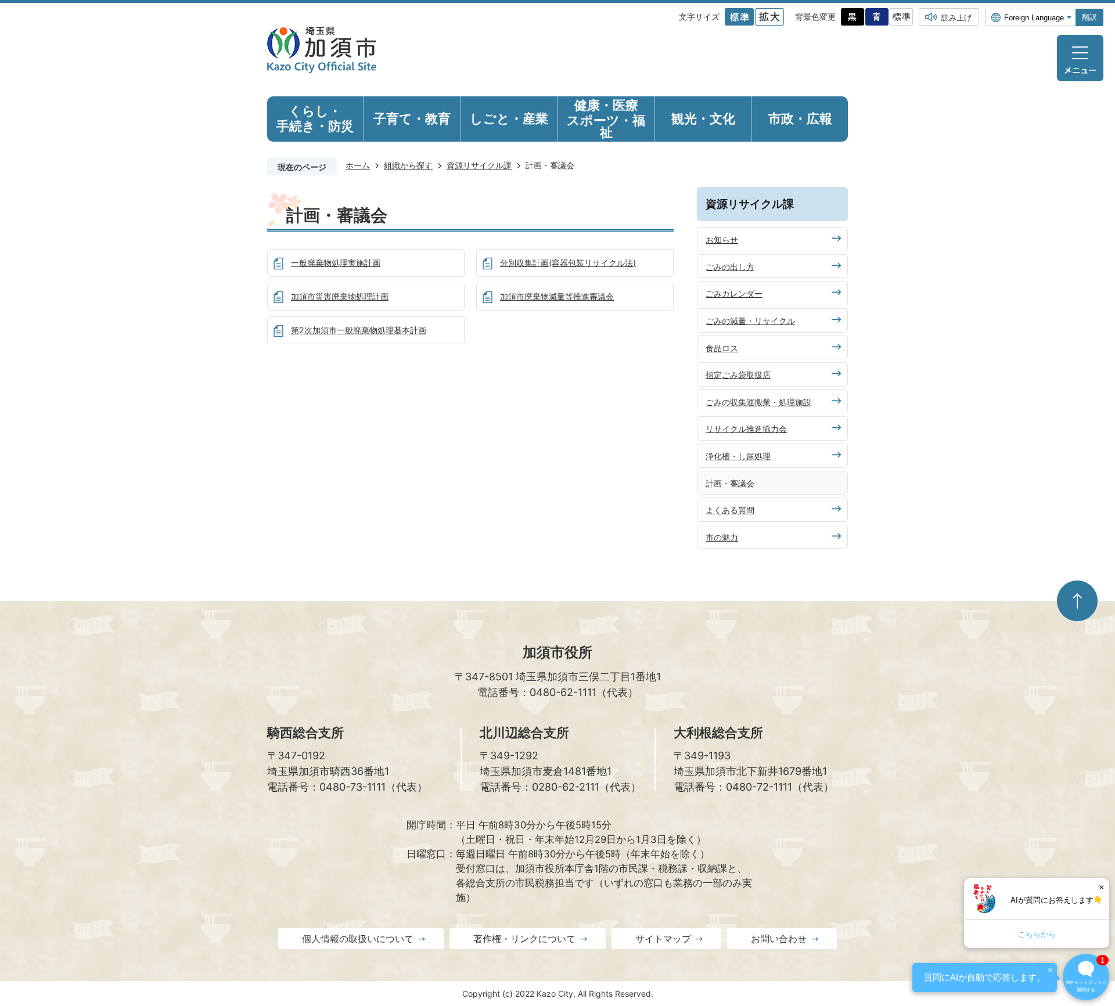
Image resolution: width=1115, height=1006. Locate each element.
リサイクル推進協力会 (746, 429)
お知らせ (722, 239)
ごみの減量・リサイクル (750, 321)
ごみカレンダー (734, 293)
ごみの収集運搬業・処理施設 (758, 402)
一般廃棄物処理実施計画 (335, 263)
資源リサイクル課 (479, 165)
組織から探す (408, 165)
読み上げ (956, 17)
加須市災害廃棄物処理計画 (340, 296)
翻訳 (1089, 17)
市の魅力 (722, 537)
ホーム (358, 165)
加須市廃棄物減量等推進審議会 (557, 296)
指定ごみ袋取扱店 (738, 375)
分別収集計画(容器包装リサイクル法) (568, 263)
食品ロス (722, 348)
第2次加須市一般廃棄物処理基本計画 (358, 330)
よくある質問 (730, 510)
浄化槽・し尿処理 (738, 456)
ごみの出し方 (730, 267)
